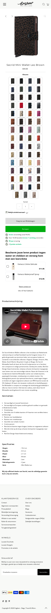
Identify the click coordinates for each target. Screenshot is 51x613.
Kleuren (25, 74)
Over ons (28, 503)
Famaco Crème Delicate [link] (27, 264)
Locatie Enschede (7, 542)
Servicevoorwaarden (8, 525)
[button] (12, 81)
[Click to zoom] (45, 16)
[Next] (12, 16)
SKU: (19, 291)
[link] (13, 266)
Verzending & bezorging (9, 515)
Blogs (27, 509)
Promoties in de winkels (9, 548)
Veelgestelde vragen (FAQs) (34, 518)
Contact (4, 503)
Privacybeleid (6, 509)
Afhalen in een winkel (8, 518)
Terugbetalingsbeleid (8, 528)
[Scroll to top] (46, 608)
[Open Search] (43, 4)
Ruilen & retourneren (8, 521)
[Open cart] (48, 4)
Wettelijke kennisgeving (9, 512)
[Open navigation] (7, 4)
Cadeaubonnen (30, 515)
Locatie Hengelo (7, 545)
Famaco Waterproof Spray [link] (28, 274)
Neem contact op (25, 286)
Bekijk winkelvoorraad (16, 212)
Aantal (25, 202)
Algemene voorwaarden (9, 506)
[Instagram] (6, 601)
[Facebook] (3, 601)
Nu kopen (25, 229)
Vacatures (28, 512)
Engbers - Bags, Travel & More (25, 608)
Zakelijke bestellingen (32, 521)
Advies (27, 506)
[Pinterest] (9, 601)
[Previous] (6, 16)
